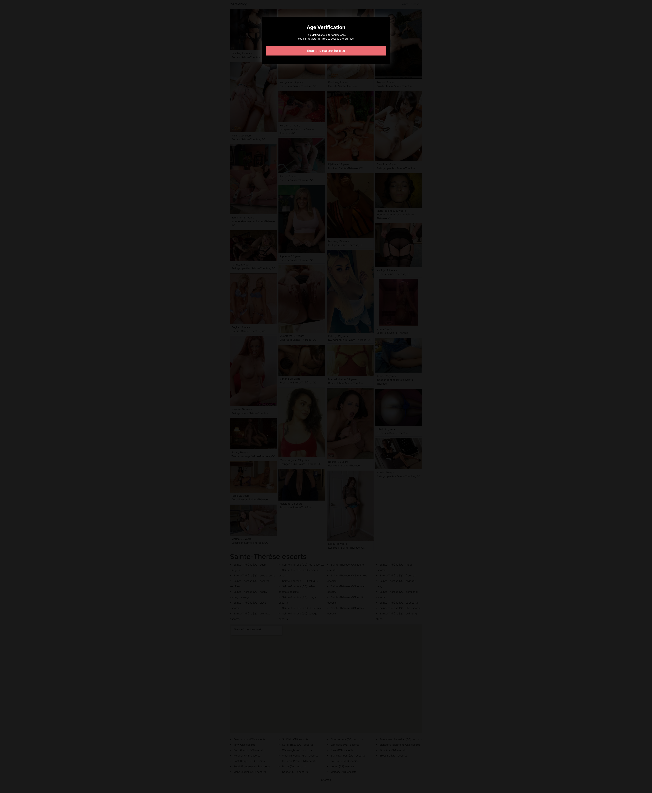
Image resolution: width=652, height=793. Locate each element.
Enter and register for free (326, 50)
